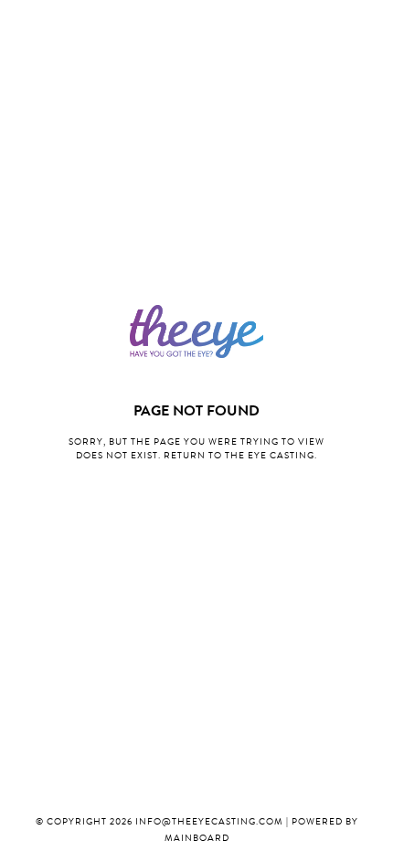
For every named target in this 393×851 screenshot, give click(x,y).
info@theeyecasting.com (209, 822)
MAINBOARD (197, 839)
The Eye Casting (269, 456)
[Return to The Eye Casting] (196, 331)
